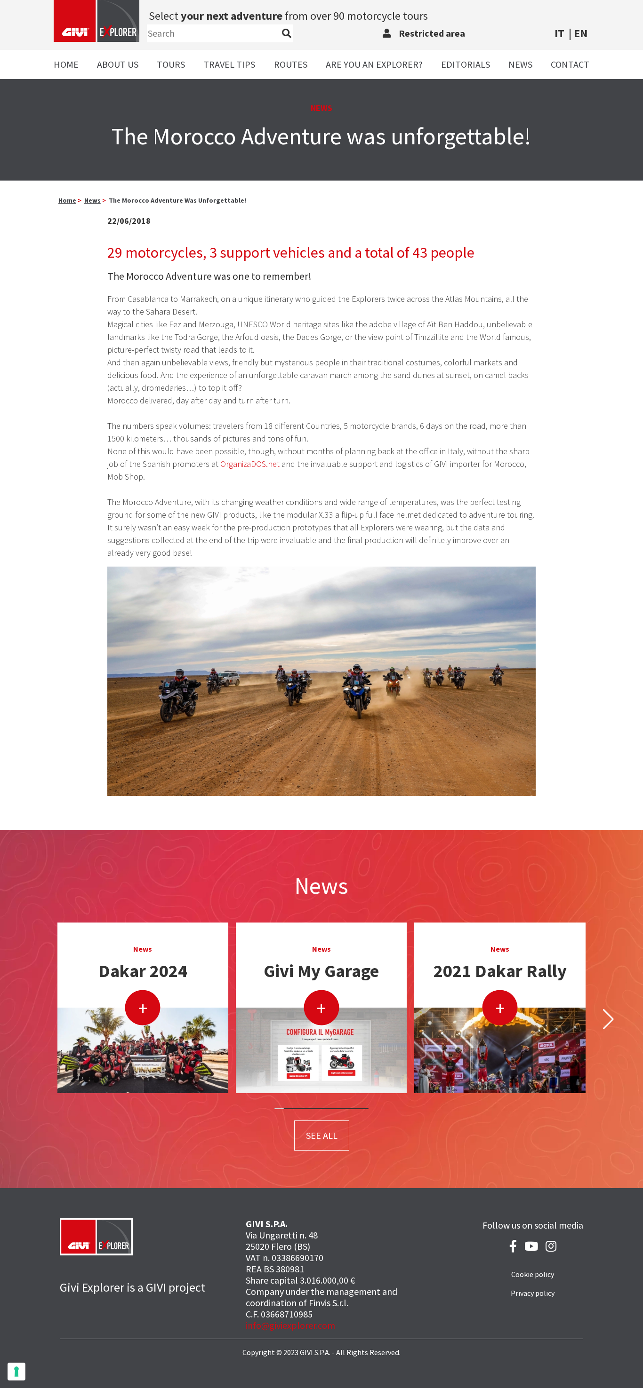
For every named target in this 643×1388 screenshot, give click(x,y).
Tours (171, 64)
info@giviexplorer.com (290, 1325)
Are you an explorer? (374, 64)
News (520, 64)
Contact (570, 64)
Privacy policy (533, 1293)
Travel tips (229, 64)
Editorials (465, 64)
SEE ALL (322, 1135)
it (559, 33)
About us (117, 64)
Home (66, 64)
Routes (290, 64)
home (67, 200)
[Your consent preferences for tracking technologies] (16, 1371)
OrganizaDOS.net (250, 463)
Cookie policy (532, 1274)
